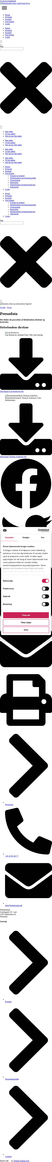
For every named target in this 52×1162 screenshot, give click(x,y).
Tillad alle (26, 615)
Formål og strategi (17, 176)
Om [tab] (42, 537)
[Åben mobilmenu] (4, 8)
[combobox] (11, 49)
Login (7, 24)
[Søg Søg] (1, 127)
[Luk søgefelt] (1, 44)
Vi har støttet (10, 134)
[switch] (45, 589)
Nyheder (8, 17)
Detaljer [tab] (26, 537)
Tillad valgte (26, 622)
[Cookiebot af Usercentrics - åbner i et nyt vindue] (38, 530)
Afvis (26, 630)
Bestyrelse (14, 182)
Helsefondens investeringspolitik (23, 178)
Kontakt (8, 19)
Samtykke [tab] (9, 537)
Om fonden (9, 22)
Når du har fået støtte (13, 136)
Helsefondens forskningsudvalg (22, 185)
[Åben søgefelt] (1, 41)
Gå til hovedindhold (8, 1)
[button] (26, 484)
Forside (2, 308)
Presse (7, 15)
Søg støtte (9, 132)
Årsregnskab (15, 180)
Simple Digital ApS (21, 1161)
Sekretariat (14, 187)
